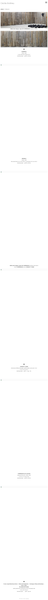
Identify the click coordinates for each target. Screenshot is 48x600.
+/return (6, 9)
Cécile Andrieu (7, 3)
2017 (2, 9)
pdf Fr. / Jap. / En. (27, 371)
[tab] (24, 49)
